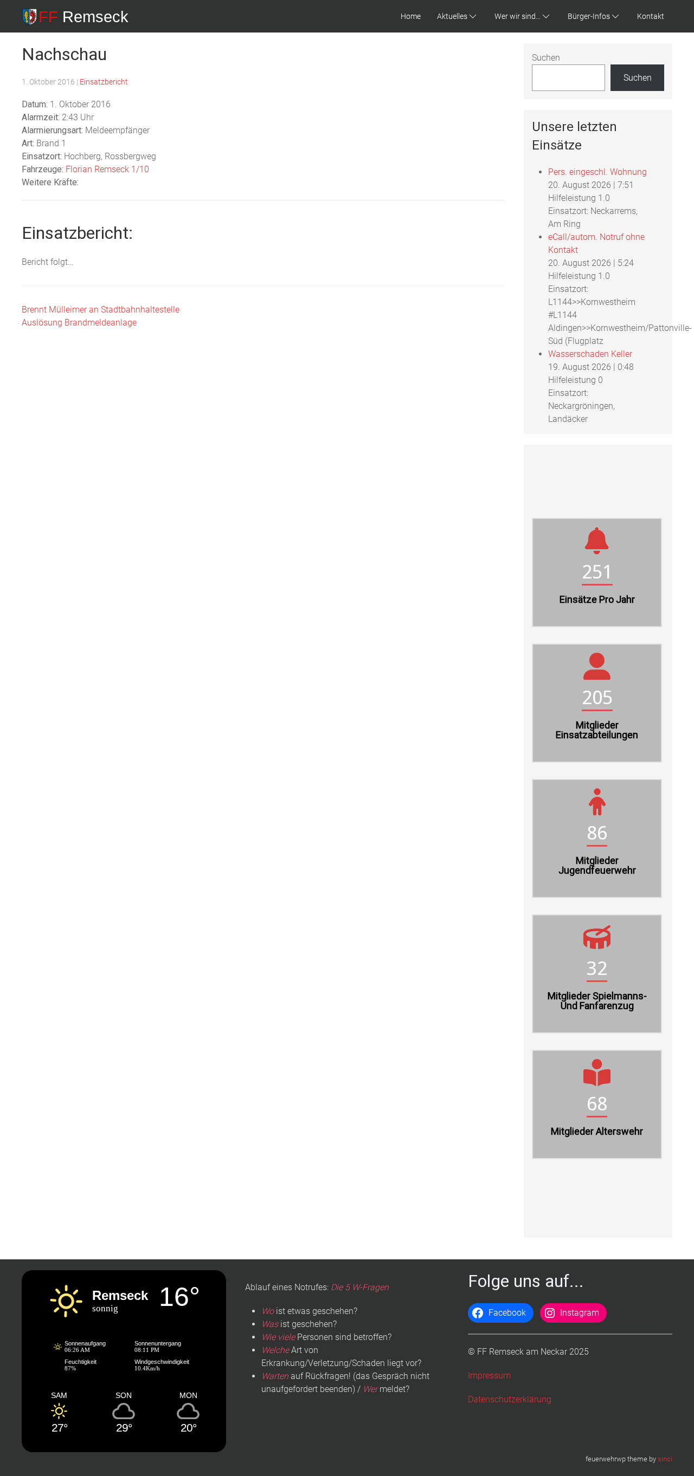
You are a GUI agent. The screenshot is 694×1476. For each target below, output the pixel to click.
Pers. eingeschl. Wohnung (597, 172)
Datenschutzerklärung (509, 1399)
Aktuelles (452, 16)
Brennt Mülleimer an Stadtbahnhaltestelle (100, 309)
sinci (665, 1459)
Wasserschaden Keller (590, 354)
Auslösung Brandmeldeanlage (79, 322)
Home (411, 16)
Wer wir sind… (517, 16)
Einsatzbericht (104, 81)
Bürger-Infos (589, 16)
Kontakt (650, 16)
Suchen (546, 58)
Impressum (489, 1375)
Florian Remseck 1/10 (107, 169)
